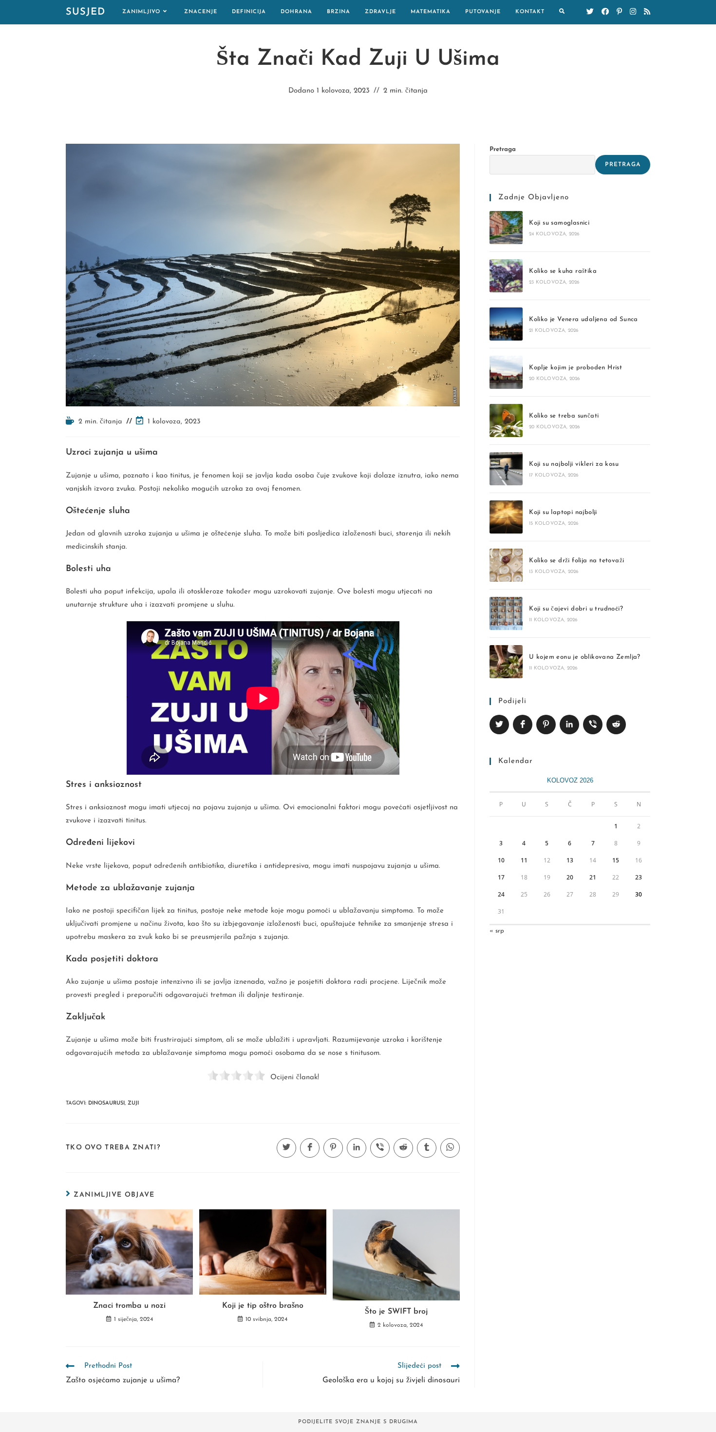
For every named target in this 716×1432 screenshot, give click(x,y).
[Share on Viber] (593, 724)
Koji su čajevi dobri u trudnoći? (576, 609)
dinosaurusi (106, 1103)
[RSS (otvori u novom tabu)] (647, 12)
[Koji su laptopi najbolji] (506, 517)
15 (615, 860)
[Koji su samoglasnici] (506, 227)
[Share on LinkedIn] (569, 724)
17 (501, 877)
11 (524, 860)
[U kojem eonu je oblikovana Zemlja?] (506, 661)
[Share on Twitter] (499, 724)
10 (501, 860)
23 (638, 877)
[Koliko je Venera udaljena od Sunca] (506, 324)
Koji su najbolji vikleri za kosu (574, 464)
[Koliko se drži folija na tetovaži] (506, 565)
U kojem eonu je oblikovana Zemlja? (585, 657)
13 (569, 860)
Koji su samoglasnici (559, 223)
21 (592, 877)
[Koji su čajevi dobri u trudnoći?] (506, 613)
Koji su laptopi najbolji (563, 512)
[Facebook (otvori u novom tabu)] (605, 12)
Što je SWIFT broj (396, 1312)
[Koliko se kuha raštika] (506, 275)
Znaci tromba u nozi (129, 1306)
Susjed (85, 12)
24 (501, 894)
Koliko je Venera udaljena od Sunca (583, 319)
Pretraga (503, 149)
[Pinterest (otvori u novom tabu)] (619, 12)
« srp (497, 931)
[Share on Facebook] (522, 724)
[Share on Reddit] (616, 724)
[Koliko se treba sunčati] (506, 420)
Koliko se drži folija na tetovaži (576, 560)
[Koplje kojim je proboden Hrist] (506, 372)
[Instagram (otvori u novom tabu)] (633, 12)
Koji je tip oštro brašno (262, 1306)
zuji (133, 1103)
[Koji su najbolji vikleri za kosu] (506, 468)
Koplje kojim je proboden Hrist (575, 367)
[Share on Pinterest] (546, 724)
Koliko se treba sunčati (564, 416)
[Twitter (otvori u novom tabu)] (590, 12)
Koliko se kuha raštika (563, 271)
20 (569, 877)
